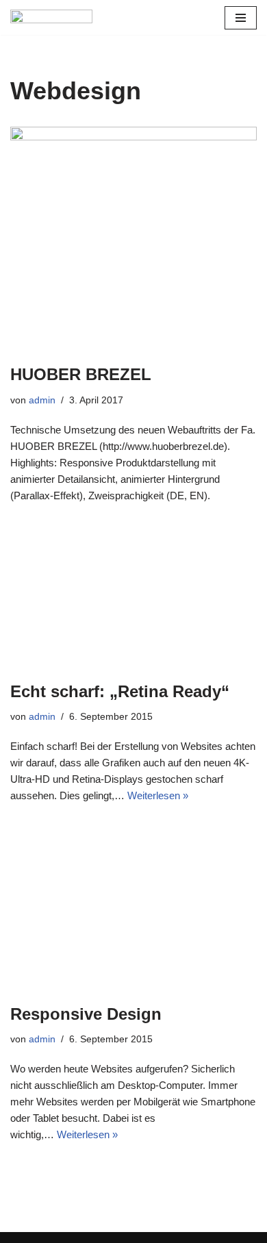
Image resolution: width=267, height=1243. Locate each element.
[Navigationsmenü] (241, 17)
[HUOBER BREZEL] (133, 238)
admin (42, 400)
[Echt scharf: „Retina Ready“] (133, 595)
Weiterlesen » (157, 795)
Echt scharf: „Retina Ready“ (119, 691)
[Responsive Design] (133, 907)
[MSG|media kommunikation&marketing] (51, 17)
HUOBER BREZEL (80, 374)
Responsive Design (86, 1014)
